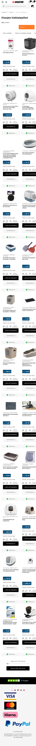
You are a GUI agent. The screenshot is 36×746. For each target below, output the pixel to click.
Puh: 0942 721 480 (18, 737)
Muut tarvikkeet (7, 33)
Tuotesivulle (10, 79)
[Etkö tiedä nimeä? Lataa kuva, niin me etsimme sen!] (33, 6)
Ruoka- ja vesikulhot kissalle (23, 33)
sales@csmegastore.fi (25, 735)
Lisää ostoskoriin (11, 74)
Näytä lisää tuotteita (18, 668)
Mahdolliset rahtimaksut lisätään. (9, 66)
